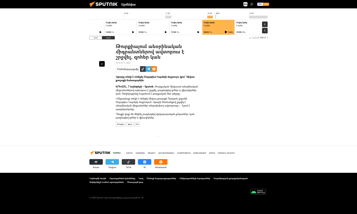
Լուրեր (109, 25)
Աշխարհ (151, 153)
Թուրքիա (120, 124)
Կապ (141, 178)
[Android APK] (258, 192)
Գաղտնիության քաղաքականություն (231, 178)
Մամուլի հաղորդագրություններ (161, 178)
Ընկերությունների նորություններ (194, 178)
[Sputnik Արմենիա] (104, 7)
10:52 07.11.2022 (123, 62)
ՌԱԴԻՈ (212, 153)
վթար (130, 124)
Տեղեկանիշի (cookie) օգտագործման (106, 182)
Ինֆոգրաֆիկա (183, 153)
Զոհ (137, 124)
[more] (102, 64)
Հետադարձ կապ (135, 182)
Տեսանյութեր (199, 153)
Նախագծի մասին (97, 178)
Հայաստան (140, 153)
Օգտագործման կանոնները (122, 178)
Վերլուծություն (166, 153)
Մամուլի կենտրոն (226, 153)
